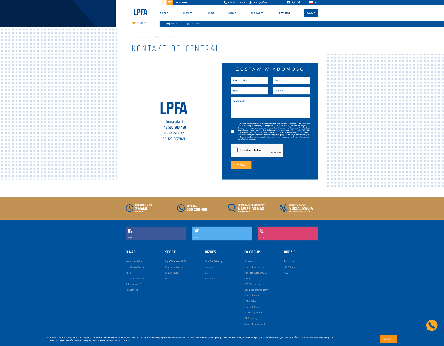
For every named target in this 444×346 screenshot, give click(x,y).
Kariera (209, 267)
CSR (207, 272)
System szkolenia (174, 267)
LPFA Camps (290, 267)
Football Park (251, 307)
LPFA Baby (250, 301)
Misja (128, 272)
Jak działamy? (133, 284)
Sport (186, 13)
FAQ (286, 272)
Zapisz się (289, 261)
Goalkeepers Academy (256, 289)
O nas (163, 13)
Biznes (231, 13)
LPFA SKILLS (171, 272)
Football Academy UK (256, 272)
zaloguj (180, 2)
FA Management (253, 312)
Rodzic (310, 13)
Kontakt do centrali (255, 324)
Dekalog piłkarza (135, 267)
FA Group (256, 13)
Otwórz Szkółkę (213, 261)
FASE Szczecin (252, 284)
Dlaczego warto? (135, 278)
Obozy (211, 13)
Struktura (249, 261)
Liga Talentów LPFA (176, 261)
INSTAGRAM (294, 211)
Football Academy (254, 267)
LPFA (247, 278)
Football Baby (251, 295)
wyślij (241, 164)
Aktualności (132, 289)
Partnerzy (210, 278)
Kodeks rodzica (134, 261)
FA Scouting (250, 318)
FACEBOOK (305, 211)
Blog (167, 278)
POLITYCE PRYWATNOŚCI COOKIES (113, 340)
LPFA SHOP (285, 13)
